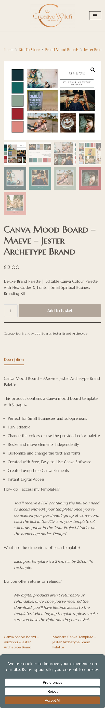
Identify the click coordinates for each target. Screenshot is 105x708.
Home (9, 49)
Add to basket (59, 310)
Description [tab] (14, 359)
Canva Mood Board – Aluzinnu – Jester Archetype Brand (21, 642)
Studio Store (29, 49)
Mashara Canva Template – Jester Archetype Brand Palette (74, 642)
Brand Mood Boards (61, 49)
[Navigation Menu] (95, 15)
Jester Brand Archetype (70, 333)
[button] (92, 69)
